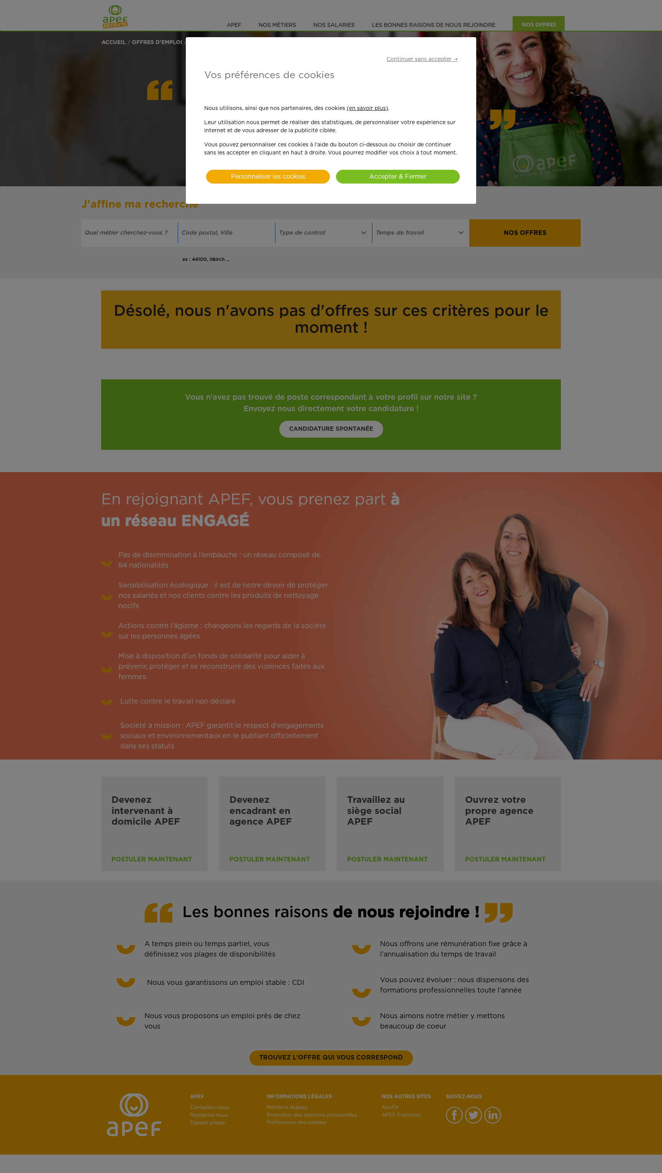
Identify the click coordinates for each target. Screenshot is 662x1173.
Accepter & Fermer (397, 177)
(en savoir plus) (367, 108)
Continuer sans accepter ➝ (422, 59)
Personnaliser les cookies (268, 177)
